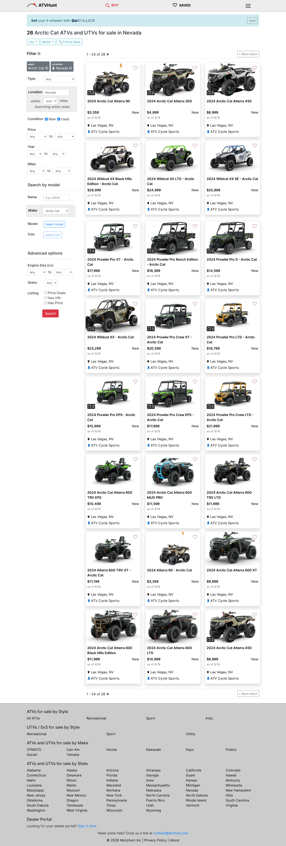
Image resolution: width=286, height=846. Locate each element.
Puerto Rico (155, 800)
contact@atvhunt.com (170, 833)
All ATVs (33, 718)
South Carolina (237, 800)
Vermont (192, 805)
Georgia (152, 775)
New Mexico (76, 795)
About (174, 840)
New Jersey (36, 795)
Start (252, 20)
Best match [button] (249, 54)
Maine (71, 785)
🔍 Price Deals (70, 42)
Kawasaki (153, 749)
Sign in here (87, 826)
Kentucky (233, 780)
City (32, 42)
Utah (150, 805)
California (193, 770)
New (52, 119)
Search (50, 313)
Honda (111, 749)
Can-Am (73, 749)
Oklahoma (35, 800)
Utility (190, 734)
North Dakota (197, 795)
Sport (150, 718)
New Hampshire (238, 790)
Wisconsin (114, 810)
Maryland (113, 785)
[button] (90, 80)
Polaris (231, 749)
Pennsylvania (116, 800)
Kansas (191, 780)
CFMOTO (34, 749)
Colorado (233, 770)
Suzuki (32, 754)
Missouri (73, 790)
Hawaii (231, 775)
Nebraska (153, 790)
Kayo (190, 749)
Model (47, 42)
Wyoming (153, 810)
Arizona (112, 770)
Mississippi (35, 790)
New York (114, 795)
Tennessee (75, 805)
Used (65, 119)
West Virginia (77, 810)
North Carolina (158, 795)
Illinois (71, 780)
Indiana (112, 780)
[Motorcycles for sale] (108, 5)
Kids (209, 718)
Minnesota (234, 785)
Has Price (55, 303)
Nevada (192, 790)
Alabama (34, 770)
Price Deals (57, 293)
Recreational (96, 718)
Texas (111, 805)
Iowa (150, 780)
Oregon (72, 800)
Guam (190, 775)
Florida (111, 775)
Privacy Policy (155, 840)
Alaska (72, 770)
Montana (113, 790)
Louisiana (34, 785)
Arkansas (153, 770)
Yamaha (73, 754)
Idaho (31, 780)
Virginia (232, 805)
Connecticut (36, 775)
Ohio (229, 795)
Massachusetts (158, 785)
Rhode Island (196, 800)
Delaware (74, 775)
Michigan (193, 785)
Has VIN (54, 298)
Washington (36, 810)
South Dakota (38, 805)
